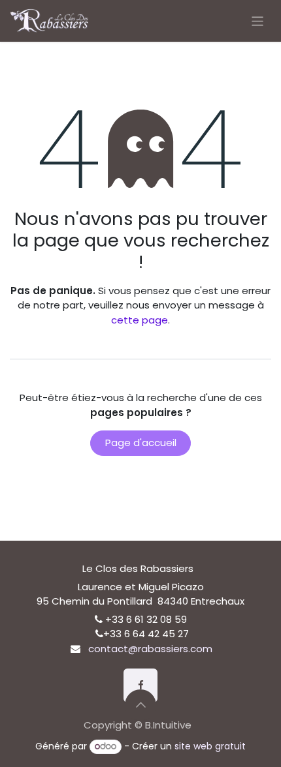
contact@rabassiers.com (150, 648)
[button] (140, 705)
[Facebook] (140, 685)
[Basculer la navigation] (258, 21)
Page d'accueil (140, 442)
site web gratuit (210, 746)
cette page (139, 320)
